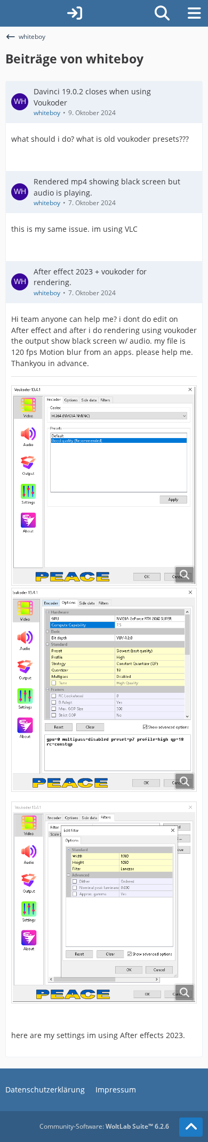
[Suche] (162, 13)
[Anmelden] (74, 13)
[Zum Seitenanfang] (191, 1127)
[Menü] (194, 13)
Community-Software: (104, 1126)
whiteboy (47, 112)
